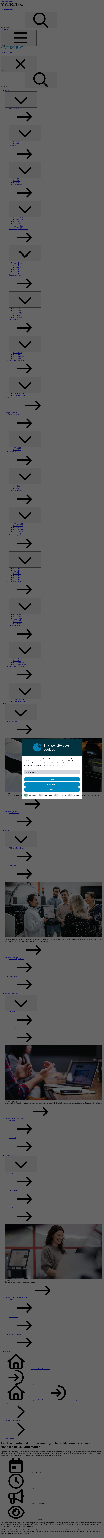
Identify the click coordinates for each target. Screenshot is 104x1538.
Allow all (52, 779)
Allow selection (52, 784)
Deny (52, 789)
